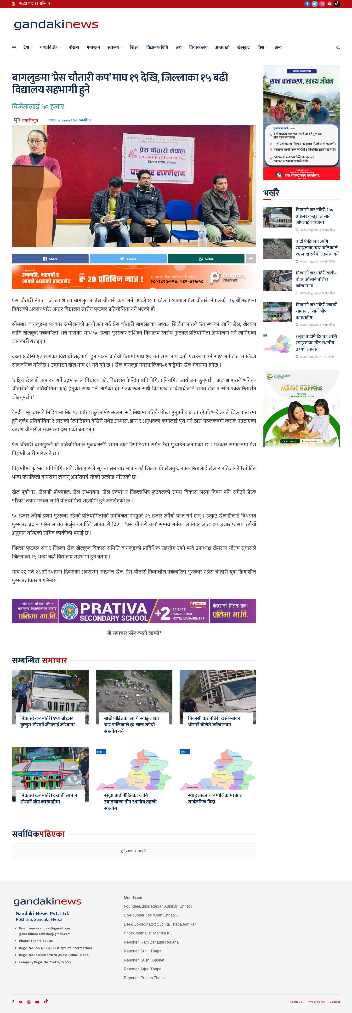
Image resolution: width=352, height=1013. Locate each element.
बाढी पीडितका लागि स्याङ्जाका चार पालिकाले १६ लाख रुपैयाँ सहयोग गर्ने (131, 724)
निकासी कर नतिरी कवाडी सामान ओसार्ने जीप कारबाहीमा (48, 798)
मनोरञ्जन (93, 47)
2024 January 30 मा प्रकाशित (70, 120)
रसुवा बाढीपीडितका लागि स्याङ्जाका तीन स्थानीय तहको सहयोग (130, 802)
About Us (296, 1001)
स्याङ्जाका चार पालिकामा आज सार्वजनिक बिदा (215, 798)
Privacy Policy (316, 1001)
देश (26, 47)
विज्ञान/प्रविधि (157, 47)
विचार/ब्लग (198, 47)
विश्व (260, 47)
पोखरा (74, 47)
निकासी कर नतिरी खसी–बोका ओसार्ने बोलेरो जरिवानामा (214, 721)
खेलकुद (243, 47)
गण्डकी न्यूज (30, 120)
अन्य (278, 47)
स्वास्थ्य (113, 47)
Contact (335, 1001)
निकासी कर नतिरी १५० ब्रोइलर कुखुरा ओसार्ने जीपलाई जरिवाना (47, 721)
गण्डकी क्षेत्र (49, 47)
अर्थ (179, 47)
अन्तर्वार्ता (222, 47)
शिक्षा (134, 47)
